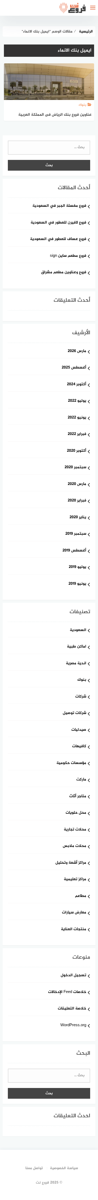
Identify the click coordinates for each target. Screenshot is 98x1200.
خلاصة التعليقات (72, 1009)
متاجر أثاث (77, 797)
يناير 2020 (78, 518)
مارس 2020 (77, 484)
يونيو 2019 (77, 584)
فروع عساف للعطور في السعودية (58, 239)
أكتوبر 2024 (76, 385)
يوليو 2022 (77, 401)
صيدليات (78, 730)
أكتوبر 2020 (76, 451)
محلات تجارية (75, 830)
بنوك (81, 680)
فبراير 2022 (77, 434)
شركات (80, 697)
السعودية (78, 630)
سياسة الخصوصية (64, 1168)
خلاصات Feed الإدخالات (67, 992)
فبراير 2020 (77, 501)
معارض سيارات (74, 913)
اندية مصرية (76, 664)
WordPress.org (73, 1026)
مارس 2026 (77, 351)
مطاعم (80, 896)
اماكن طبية (76, 647)
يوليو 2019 (77, 567)
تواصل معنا (34, 1168)
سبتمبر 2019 (75, 534)
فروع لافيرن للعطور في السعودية (58, 223)
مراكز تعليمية (75, 880)
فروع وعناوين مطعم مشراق (63, 273)
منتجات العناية (73, 929)
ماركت (81, 780)
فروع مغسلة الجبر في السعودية (59, 206)
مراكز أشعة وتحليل (70, 863)
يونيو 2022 (77, 418)
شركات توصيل (74, 713)
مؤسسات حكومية (71, 763)
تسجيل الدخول (73, 976)
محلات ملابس (74, 846)
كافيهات (79, 747)
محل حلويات (76, 813)
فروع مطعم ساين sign (68, 256)
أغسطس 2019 (74, 551)
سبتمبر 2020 (75, 468)
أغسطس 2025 (74, 368)
